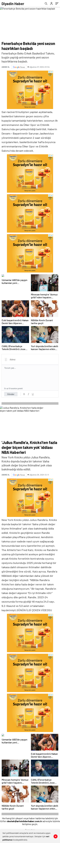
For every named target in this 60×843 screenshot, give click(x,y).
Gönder (10, 394)
